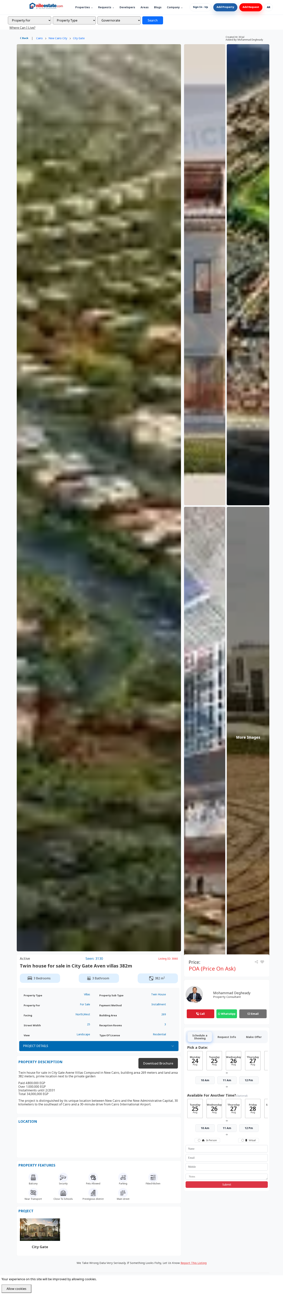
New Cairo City (58, 38)
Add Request (251, 7)
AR (268, 7)
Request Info (227, 1037)
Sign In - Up (200, 7)
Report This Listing (194, 1262)
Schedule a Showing (199, 1037)
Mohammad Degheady (231, 993)
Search (153, 20)
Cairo (39, 38)
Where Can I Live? (22, 28)
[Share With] (257, 961)
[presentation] (226, 1072)
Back (25, 38)
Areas (145, 7)
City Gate (79, 38)
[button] (262, 961)
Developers (127, 7)
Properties (82, 7)
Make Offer (254, 1037)
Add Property (225, 7)
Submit (226, 1184)
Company (173, 7)
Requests (104, 7)
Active (25, 958)
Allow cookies (16, 1289)
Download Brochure (158, 1063)
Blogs (158, 7)
